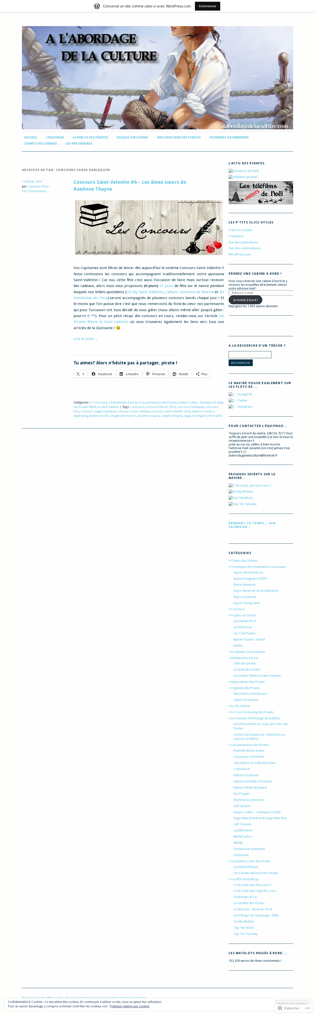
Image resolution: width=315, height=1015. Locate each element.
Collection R (242, 769)
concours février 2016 (161, 407)
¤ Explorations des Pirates (247, 682)
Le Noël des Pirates (247, 669)
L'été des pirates (245, 663)
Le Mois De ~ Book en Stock (253, 909)
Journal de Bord (245, 621)
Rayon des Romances (248, 572)
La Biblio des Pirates (90, 137)
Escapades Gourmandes (229, 137)
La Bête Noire (243, 830)
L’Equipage (55, 137)
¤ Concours (99, 402)
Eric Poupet (241, 793)
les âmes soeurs (149, 416)
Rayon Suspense (245, 597)
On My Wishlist (244, 921)
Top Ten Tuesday (246, 934)
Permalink (215, 416)
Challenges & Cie (245, 897)
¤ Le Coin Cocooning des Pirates (251, 712)
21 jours (166, 286)
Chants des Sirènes (40, 143)
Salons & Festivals (246, 700)
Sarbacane (241, 855)
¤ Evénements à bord (122, 402)
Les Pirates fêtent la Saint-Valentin (96, 407)
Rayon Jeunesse (244, 584)
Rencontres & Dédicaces (251, 693)
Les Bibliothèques (246, 867)
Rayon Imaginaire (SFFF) (250, 578)
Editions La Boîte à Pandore (253, 781)
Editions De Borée (246, 775)
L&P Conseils (243, 824)
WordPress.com (240, 254)
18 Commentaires (34, 191)
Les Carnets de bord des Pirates (256, 873)
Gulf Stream (242, 806)
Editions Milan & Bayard (250, 787)
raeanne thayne (171, 416)
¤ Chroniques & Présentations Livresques (257, 567)
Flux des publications (243, 242)
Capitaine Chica (38, 186)
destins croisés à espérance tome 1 (112, 416)
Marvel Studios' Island (249, 639)
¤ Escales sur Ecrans (242, 615)
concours (137, 407)
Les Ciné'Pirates (244, 633)
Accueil (30, 137)
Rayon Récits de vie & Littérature (256, 590)
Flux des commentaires (245, 248)
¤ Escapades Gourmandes (247, 652)
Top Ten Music (244, 928)
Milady (238, 843)
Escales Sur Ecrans (132, 137)
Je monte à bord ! (245, 300)
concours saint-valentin (134, 411)
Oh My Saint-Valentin (144, 292)
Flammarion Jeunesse (249, 800)
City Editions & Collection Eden (255, 763)
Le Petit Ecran (243, 627)
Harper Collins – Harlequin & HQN (257, 812)
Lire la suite (86, 339)
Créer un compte (240, 230)
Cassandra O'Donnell (248, 757)
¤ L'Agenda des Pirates (244, 688)
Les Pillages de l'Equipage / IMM (256, 915)
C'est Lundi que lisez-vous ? (253, 885)
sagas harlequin (194, 416)
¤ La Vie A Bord (239, 706)
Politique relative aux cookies (129, 1006)
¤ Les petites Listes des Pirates (250, 861)
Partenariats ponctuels (249, 849)
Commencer (207, 6)
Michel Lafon (243, 836)
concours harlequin (190, 407)
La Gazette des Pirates (249, 903)
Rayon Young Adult (247, 603)
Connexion (236, 236)
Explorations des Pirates (179, 137)
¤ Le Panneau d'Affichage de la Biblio (254, 718)
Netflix (238, 645)
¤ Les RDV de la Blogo (244, 879)
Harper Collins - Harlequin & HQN (200, 402)
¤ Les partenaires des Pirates (157, 402)
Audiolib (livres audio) (249, 750)
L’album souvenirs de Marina (189, 292)
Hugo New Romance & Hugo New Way (260, 818)
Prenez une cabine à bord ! (255, 273)
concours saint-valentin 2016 (171, 411)
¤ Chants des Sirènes (243, 560)
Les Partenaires (78, 143)
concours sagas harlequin (98, 411)
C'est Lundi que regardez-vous (255, 891)
